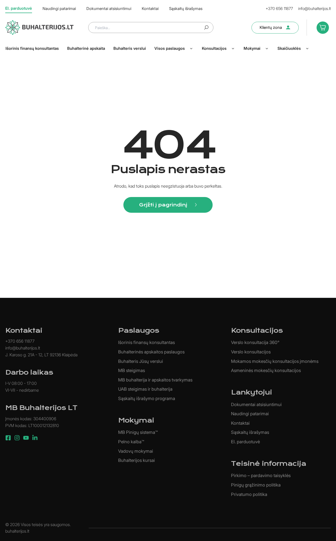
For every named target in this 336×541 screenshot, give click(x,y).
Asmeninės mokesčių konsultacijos (266, 370)
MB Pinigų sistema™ (138, 432)
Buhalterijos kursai (136, 460)
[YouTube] (26, 438)
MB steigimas (131, 370)
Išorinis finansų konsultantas (146, 342)
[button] (191, 48)
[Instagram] (17, 438)
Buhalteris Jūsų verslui (140, 361)
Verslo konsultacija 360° (255, 342)
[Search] (206, 27)
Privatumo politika (249, 494)
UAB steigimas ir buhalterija (145, 389)
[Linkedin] (35, 438)
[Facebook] (8, 438)
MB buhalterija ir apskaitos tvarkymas (155, 379)
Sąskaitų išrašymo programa (146, 398)
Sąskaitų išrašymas (250, 432)
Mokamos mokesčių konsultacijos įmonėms (274, 361)
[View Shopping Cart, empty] (321, 27)
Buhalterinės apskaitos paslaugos (151, 351)
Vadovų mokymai (135, 451)
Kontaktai (240, 423)
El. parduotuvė (245, 441)
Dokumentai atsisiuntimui (256, 404)
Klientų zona (271, 27)
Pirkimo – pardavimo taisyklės (261, 475)
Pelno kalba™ (131, 441)
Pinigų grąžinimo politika (256, 485)
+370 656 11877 (279, 8)
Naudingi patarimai (250, 413)
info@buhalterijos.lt (314, 8)
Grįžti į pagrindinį (163, 204)
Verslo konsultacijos (251, 351)
